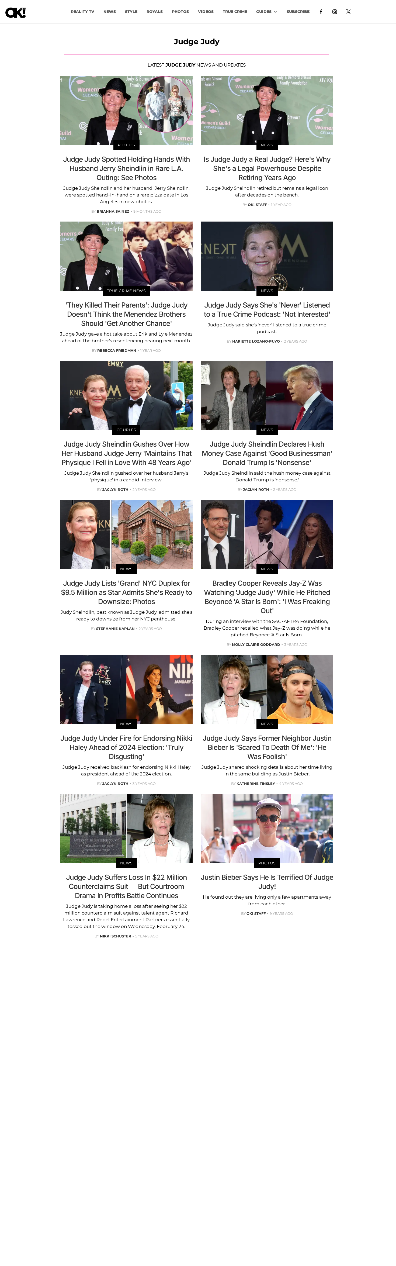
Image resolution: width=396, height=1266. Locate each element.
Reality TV (82, 11)
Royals (155, 11)
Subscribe (298, 11)
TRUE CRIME (235, 11)
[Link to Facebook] (321, 11)
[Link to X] (348, 11)
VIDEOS (206, 11)
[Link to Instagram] (335, 11)
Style (131, 11)
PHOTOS (180, 11)
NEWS (109, 11)
